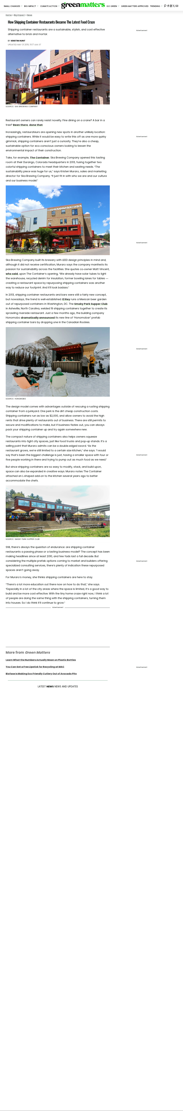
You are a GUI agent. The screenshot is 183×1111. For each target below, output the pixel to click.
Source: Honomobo (16, 399)
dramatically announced (38, 317)
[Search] (165, 5)
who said (12, 273)
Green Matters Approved (134, 6)
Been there (20, 125)
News (29, 15)
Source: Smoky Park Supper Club (23, 539)
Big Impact (19, 15)
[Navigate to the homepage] (83, 5)
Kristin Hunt (18, 40)
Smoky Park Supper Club (91, 304)
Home (9, 15)
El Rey (66, 299)
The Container (39, 157)
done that (36, 125)
